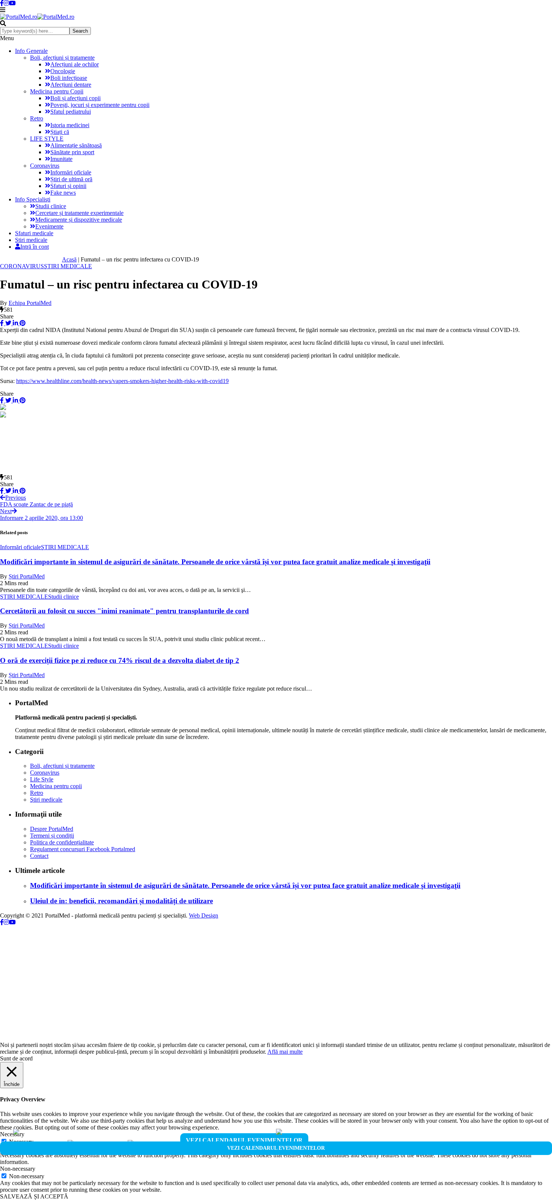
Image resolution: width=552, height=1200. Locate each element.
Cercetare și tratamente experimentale (79, 213)
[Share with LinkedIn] (14, 323)
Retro (36, 118)
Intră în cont (34, 246)
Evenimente (49, 226)
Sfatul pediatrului (70, 111)
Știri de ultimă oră (71, 179)
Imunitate (61, 159)
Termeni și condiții (52, 835)
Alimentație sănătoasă (76, 145)
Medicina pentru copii (56, 786)
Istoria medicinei (69, 125)
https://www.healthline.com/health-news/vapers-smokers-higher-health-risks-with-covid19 (122, 381)
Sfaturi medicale (34, 233)
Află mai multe (285, 1051)
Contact (39, 856)
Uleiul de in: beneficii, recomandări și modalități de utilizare (121, 901)
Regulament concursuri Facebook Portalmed (82, 849)
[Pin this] (22, 323)
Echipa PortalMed (30, 303)
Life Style (41, 779)
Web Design (203, 915)
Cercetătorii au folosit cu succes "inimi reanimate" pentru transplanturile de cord (124, 611)
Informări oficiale (70, 172)
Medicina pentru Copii (56, 91)
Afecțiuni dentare (70, 84)
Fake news (63, 192)
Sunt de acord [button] (16, 1058)
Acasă (69, 259)
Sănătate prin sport (72, 152)
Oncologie (62, 71)
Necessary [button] (12, 1134)
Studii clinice (50, 206)
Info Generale (31, 51)
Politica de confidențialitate (62, 842)
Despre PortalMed (51, 829)
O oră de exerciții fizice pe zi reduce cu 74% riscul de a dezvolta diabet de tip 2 (119, 660)
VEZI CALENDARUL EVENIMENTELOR (244, 1140)
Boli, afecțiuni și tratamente (62, 57)
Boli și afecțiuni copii (75, 98)
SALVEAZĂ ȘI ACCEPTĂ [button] (34, 1196)
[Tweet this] (7, 323)
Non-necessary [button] (17, 1168)
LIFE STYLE (46, 138)
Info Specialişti (32, 199)
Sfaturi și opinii (68, 186)
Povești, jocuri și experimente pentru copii (99, 105)
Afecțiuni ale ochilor (74, 64)
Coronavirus (44, 165)
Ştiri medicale (31, 240)
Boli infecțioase (68, 78)
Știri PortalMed (27, 576)
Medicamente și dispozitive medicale (78, 219)
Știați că (59, 132)
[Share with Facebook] (2, 323)
